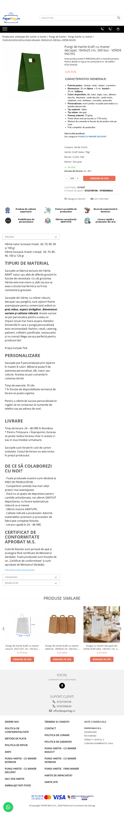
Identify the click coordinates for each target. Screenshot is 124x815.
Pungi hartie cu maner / (81, 36)
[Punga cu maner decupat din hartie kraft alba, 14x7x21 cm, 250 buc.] (101, 624)
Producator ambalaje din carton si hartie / (25, 36)
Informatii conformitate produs (20, 569)
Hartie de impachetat (58, 775)
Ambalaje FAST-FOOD (18, 785)
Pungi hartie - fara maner (62, 768)
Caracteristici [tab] (11, 577)
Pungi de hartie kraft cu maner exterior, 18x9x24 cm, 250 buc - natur (62, 647)
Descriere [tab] (9, 236)
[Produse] (5, 29)
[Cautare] (119, 17)
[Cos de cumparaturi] (118, 29)
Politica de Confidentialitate (17, 730)
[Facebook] (62, 686)
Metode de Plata (15, 738)
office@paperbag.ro (64, 710)
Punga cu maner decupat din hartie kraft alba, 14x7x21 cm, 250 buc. (101, 647)
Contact (50, 728)
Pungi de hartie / (58, 36)
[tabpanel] (31, 72)
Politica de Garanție (58, 741)
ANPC (8, 751)
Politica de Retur (16, 745)
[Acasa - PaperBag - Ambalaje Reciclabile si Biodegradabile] (18, 17)
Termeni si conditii (57, 721)
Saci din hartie (14, 778)
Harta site (51, 782)
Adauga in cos (99, 178)
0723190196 (63, 701)
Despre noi (12, 721)
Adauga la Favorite (76, 198)
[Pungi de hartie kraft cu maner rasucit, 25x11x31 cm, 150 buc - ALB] (22, 624)
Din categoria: (71, 136)
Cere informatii (100, 198)
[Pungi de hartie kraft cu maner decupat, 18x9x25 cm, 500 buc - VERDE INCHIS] (31, 72)
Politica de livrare (57, 735)
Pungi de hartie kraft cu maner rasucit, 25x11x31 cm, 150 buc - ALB (22, 647)
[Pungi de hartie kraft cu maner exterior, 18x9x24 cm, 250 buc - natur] (62, 624)
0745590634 (63, 706)
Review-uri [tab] (11, 582)
